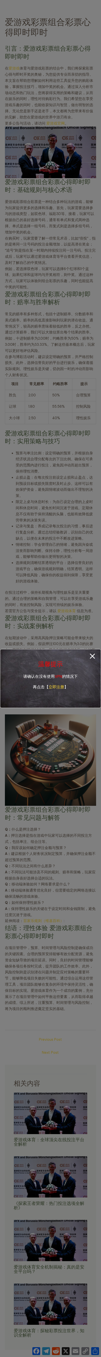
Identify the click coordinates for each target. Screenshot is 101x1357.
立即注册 (56, 687)
